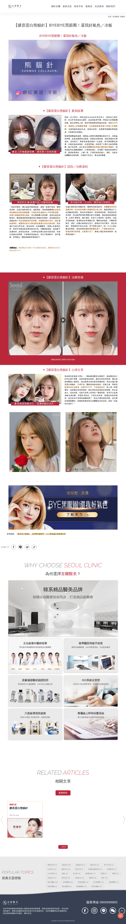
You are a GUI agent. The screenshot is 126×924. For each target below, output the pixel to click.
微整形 (89, 6)
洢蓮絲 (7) (104, 873)
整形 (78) (104, 878)
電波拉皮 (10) (79, 878)
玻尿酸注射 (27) (90, 873)
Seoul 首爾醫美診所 (14, 6)
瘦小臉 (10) (76, 873)
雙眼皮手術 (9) (52, 865)
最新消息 (67, 6)
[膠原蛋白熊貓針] (24, 828)
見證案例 (99, 6)
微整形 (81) (93, 878)
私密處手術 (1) (111, 869)
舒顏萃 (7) (115, 873)
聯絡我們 (110, 6)
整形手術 (78, 6)
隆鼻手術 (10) (94, 865)
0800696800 (101, 902)
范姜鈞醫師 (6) (52, 886)
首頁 (109, 16)
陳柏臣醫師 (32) (83, 882)
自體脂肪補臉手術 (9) (95, 869)
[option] (25, 819)
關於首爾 (55, 6)
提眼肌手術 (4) (80, 865)
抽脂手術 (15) (65, 869)
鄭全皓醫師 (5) (67, 886)
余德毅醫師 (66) (68, 882)
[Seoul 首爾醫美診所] (10, 904)
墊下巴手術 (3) (109, 865)
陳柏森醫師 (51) (81, 886)
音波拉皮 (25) (65, 878)
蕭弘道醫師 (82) (53, 882)
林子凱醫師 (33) (98, 882)
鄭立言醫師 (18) (97, 886)
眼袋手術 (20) (66, 865)
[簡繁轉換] (124, 6)
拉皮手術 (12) (52, 869)
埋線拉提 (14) (52, 878)
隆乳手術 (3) (79, 869)
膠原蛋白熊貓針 (18, 808)
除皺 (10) (65, 873)
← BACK (63, 847)
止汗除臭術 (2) (52, 873)
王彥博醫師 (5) (113, 882)
